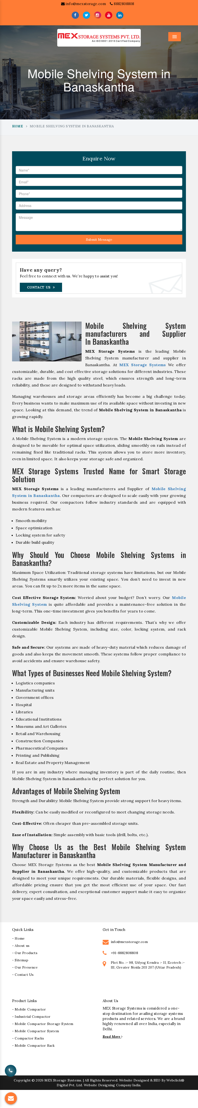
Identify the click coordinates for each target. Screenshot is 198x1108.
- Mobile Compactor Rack (33, 1045)
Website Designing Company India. (112, 1085)
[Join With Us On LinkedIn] (119, 15)
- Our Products (24, 953)
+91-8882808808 (124, 953)
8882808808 (123, 3)
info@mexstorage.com (85, 3)
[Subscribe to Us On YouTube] (108, 15)
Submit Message (99, 239)
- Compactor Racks (28, 1038)
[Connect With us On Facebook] (75, 15)
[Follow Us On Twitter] (86, 15)
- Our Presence (25, 967)
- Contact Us (23, 974)
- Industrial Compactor (31, 1016)
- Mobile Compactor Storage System (42, 1024)
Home (17, 126)
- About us (20, 945)
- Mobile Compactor (29, 1009)
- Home (18, 938)
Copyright (22, 1080)
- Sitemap (20, 960)
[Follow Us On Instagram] (97, 15)
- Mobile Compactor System (35, 1031)
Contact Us (38, 287)
